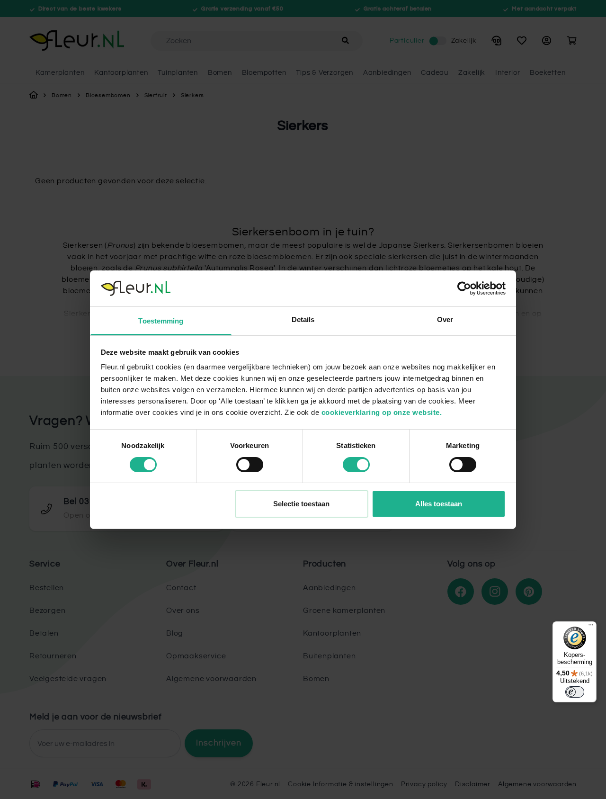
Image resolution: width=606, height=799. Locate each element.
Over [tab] (445, 319)
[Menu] (591, 627)
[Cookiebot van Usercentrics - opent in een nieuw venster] (464, 288)
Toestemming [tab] (160, 321)
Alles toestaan (438, 504)
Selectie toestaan (301, 504)
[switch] (249, 464)
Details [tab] (303, 319)
